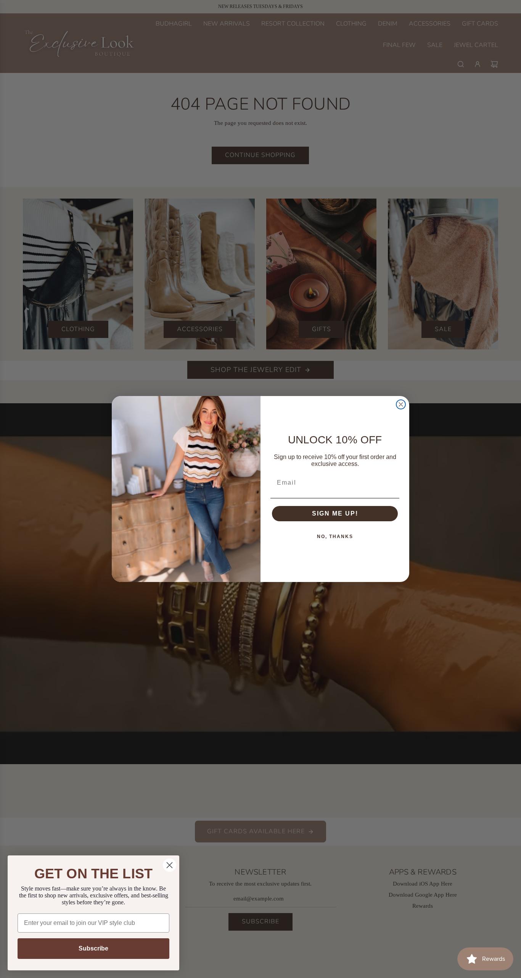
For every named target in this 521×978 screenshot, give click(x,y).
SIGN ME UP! (335, 513)
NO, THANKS (335, 536)
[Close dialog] (400, 404)
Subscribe (93, 948)
